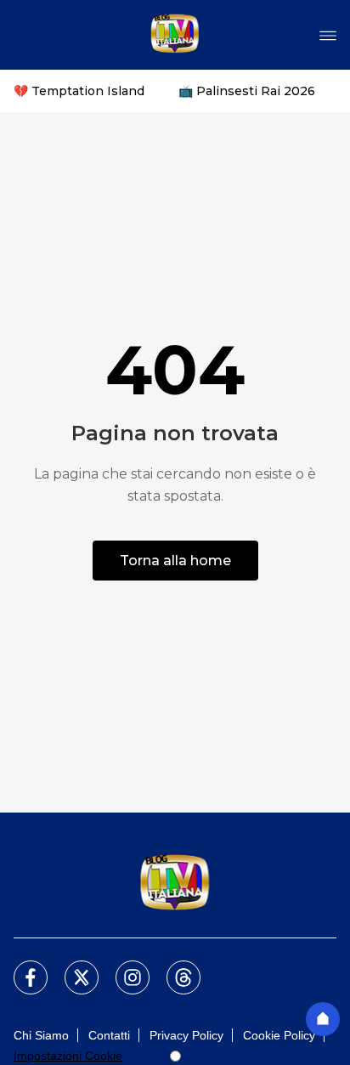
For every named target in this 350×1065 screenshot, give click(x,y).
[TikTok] (173, 967)
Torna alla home (175, 560)
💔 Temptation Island (79, 91)
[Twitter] (71, 967)
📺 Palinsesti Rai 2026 (246, 91)
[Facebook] (20, 967)
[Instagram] (122, 967)
